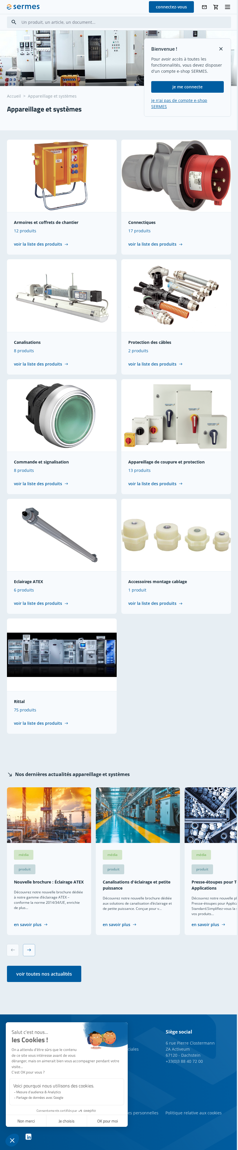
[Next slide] (29, 950)
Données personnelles (136, 1113)
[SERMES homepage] (23, 7)
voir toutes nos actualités (44, 974)
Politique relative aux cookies (193, 1113)
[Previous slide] (13, 950)
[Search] (14, 22)
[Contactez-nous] (204, 7)
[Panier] (216, 7)
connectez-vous (171, 7)
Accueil (14, 96)
